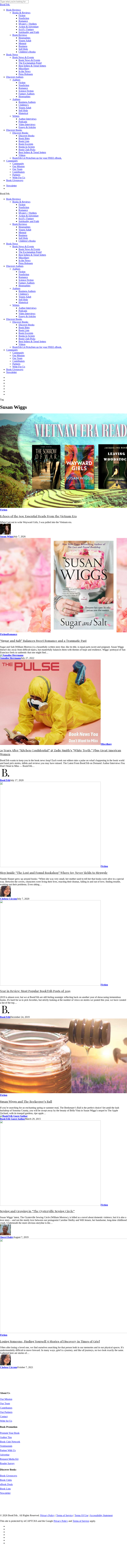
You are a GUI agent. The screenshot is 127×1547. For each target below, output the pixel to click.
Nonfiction (24, 207)
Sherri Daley (6, 1237)
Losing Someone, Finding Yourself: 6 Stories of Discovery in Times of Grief (50, 1341)
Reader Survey (7, 1463)
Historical (23, 302)
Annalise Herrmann (10, 658)
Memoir (22, 232)
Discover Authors (14, 266)
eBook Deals (6, 1484)
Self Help (23, 238)
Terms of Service (64, 1515)
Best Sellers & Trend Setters (32, 255)
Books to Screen (27, 336)
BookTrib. (5, 4)
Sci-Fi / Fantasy (26, 218)
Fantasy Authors (27, 282)
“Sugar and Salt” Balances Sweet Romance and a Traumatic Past (43, 641)
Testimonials (6, 1446)
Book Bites (24, 327)
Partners (16, 364)
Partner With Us (8, 1450)
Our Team (17, 358)
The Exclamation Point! (30, 252)
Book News (12, 243)
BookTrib (5, 780)
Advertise (4, 1454)
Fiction (22, 204)
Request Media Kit (9, 1459)
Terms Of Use (81, 1515)
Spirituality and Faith (29, 221)
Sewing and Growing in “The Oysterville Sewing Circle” (37, 1211)
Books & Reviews (21, 201)
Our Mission (18, 355)
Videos (22, 344)
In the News (25, 260)
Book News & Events (23, 246)
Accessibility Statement (101, 1515)
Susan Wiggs (6, 536)
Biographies (24, 227)
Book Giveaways (14, 369)
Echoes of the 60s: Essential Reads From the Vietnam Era (38, 516)
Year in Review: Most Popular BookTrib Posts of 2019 (35, 991)
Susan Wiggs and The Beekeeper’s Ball (26, 1101)
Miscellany (24, 257)
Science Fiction (26, 280)
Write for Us (6, 1421)
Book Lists (24, 330)
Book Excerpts (26, 333)
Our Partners (6, 1412)
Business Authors (27, 291)
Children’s (24, 294)
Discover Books (14, 319)
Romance (23, 210)
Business (23, 235)
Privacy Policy (47, 1515)
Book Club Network (10, 1441)
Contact (4, 1416)
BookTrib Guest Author (12, 1119)
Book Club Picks (27, 338)
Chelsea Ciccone (8, 898)
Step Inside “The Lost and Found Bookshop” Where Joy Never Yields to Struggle (53, 873)
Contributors (18, 361)
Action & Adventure (29, 215)
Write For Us (18, 366)
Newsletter (11, 372)
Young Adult (25, 229)
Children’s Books (27, 241)
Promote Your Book (10, 1433)
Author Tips (6, 1437)
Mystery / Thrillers (28, 213)
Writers (15, 305)
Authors (16, 269)
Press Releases (26, 263)
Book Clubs (6, 1480)
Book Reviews (13, 199)
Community (12, 350)
